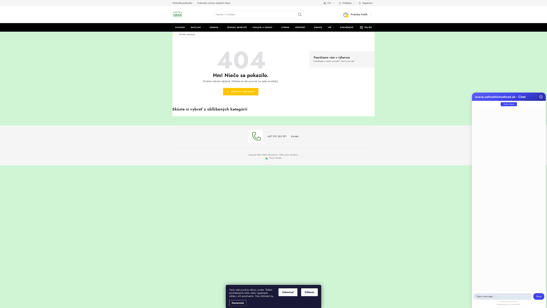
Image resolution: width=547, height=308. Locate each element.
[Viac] (366, 27)
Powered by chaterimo (509, 301)
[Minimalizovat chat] (540, 97)
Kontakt (295, 136)
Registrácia (368, 3)
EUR (329, 3)
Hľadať (300, 14)
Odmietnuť (288, 292)
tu (272, 296)
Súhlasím (309, 292)
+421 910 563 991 (276, 136)
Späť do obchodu (243, 91)
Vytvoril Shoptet (275, 158)
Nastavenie (238, 303)
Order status (509, 104)
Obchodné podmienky (182, 3)
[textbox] (502, 296)
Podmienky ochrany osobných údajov (214, 3)
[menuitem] (180, 27)
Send (538, 296)
